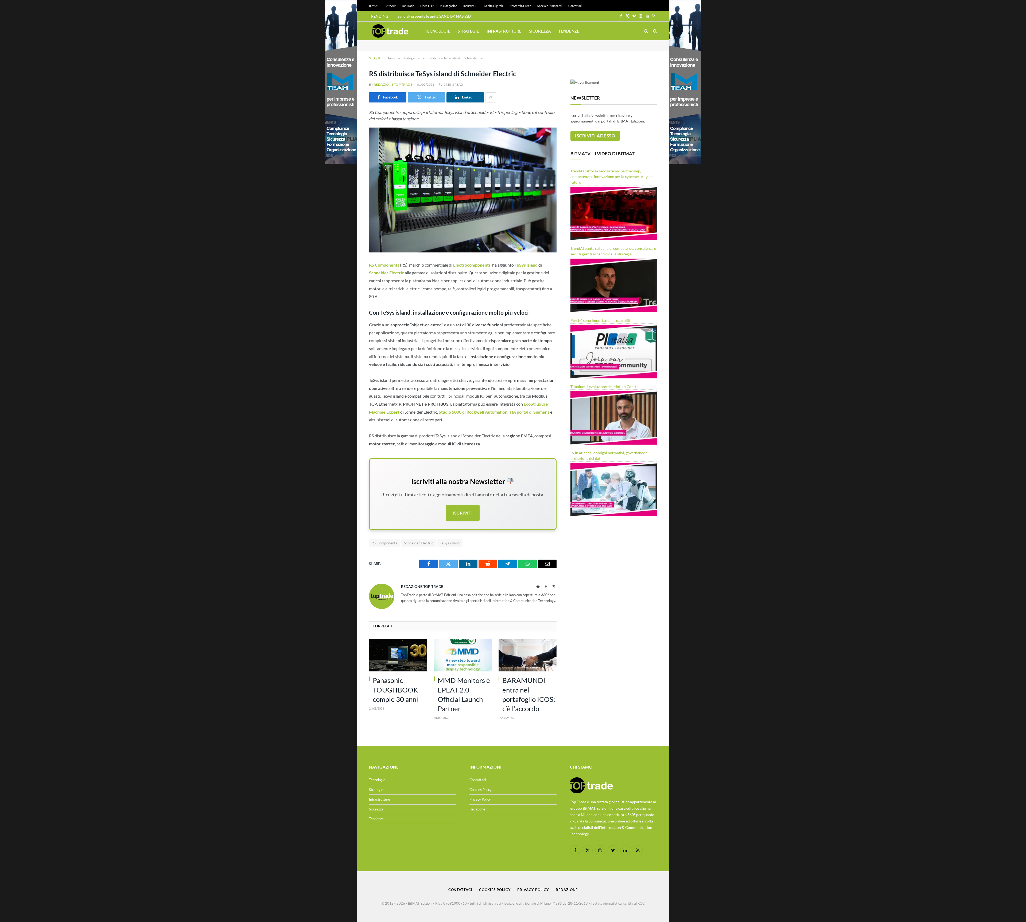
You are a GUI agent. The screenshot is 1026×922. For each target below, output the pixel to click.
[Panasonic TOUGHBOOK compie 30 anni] (398, 655)
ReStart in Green (520, 5)
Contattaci (575, 5)
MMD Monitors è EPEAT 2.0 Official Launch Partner (464, 694)
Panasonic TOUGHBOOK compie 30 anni (395, 689)
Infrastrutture (504, 31)
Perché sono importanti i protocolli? (600, 320)
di (473, 411)
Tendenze (568, 31)
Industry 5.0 (470, 5)
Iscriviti (463, 512)
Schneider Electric (418, 543)
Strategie (468, 31)
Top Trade (408, 5)
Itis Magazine (448, 5)
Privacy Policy (480, 799)
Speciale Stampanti (549, 5)
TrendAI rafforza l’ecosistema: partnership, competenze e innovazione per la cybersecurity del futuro (612, 176)
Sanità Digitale (494, 5)
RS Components (384, 543)
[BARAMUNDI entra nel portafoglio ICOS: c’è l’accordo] (528, 655)
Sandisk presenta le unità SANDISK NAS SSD (434, 16)
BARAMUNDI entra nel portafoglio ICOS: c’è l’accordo (528, 694)
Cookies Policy (480, 790)
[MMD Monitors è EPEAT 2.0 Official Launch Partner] (463, 655)
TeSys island (450, 543)
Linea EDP (427, 5)
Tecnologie (437, 31)
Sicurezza (540, 31)
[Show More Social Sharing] (490, 97)
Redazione (477, 809)
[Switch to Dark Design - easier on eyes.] (646, 31)
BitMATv (390, 5)
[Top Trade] (390, 31)
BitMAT (374, 5)
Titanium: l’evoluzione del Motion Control (605, 386)
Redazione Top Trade (393, 84)
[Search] (654, 31)
